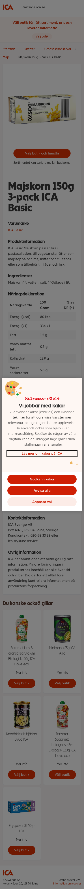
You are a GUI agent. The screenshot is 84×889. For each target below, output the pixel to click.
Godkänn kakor (42, 479)
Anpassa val (42, 502)
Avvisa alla (42, 490)
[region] (42, 444)
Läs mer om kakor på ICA (42, 453)
